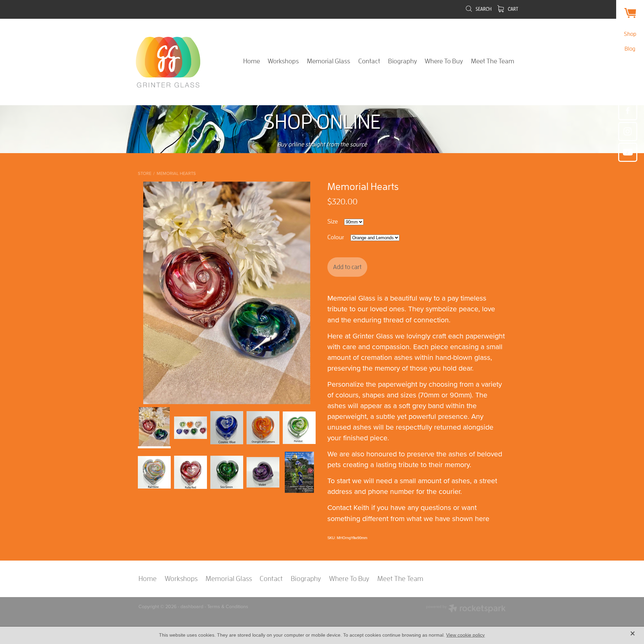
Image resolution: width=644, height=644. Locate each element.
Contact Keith (348, 507)
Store (144, 173)
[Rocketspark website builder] (466, 609)
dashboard (191, 606)
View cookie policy (465, 635)
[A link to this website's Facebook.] (627, 110)
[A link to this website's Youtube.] (627, 152)
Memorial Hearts (176, 173)
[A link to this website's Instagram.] (627, 131)
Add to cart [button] (347, 266)
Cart (512, 9)
